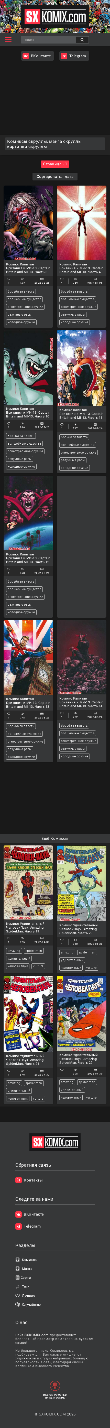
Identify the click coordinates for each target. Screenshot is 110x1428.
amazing (14, 951)
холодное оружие (21, 322)
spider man (34, 951)
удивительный (19, 958)
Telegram (77, 56)
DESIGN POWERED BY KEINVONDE (55, 1396)
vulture (38, 966)
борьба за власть (21, 291)
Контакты (33, 1180)
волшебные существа (24, 299)
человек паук (18, 966)
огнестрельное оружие (25, 307)
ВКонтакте (41, 56)
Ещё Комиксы (55, 838)
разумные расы (20, 314)
